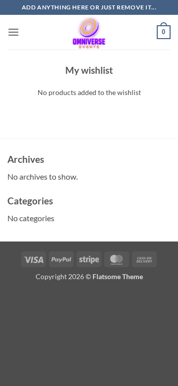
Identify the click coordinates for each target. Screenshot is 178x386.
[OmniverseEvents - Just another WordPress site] (89, 32)
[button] (13, 32)
